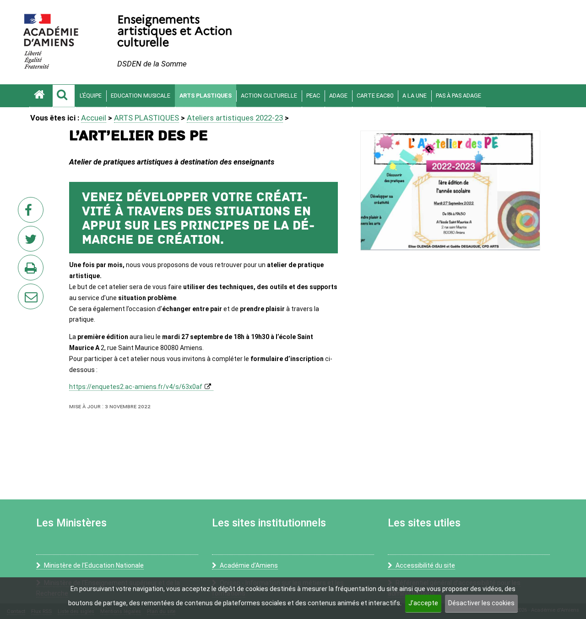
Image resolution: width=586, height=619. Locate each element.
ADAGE (338, 95)
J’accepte (423, 603)
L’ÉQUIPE (91, 95)
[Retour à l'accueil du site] (40, 95)
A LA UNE (414, 95)
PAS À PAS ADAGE (458, 95)
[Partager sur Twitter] (32, 241)
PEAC (313, 95)
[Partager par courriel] (24, 290)
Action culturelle (269, 95)
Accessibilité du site (425, 565)
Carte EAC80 (375, 95)
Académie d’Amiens (249, 565)
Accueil (93, 117)
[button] (63, 95)
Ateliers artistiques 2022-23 (235, 117)
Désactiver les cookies (481, 603)
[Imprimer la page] (32, 270)
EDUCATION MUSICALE (140, 95)
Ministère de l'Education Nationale (94, 565)
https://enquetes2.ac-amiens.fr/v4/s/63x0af (135, 386)
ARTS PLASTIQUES (205, 95)
